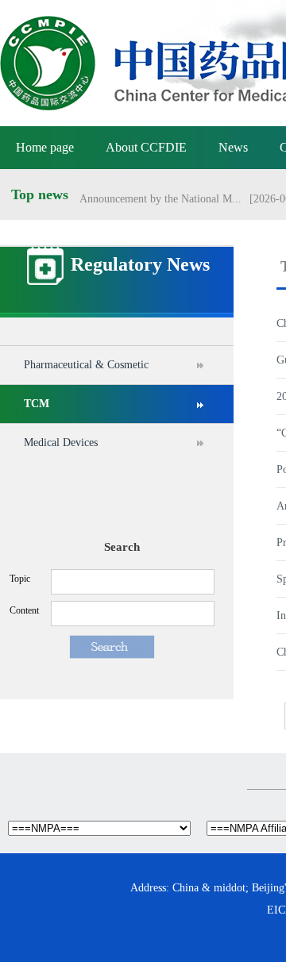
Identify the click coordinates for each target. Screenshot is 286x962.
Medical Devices (61, 442)
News (233, 147)
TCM (36, 404)
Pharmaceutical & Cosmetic (86, 365)
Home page (45, 147)
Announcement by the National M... (160, 196)
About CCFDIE (146, 147)
